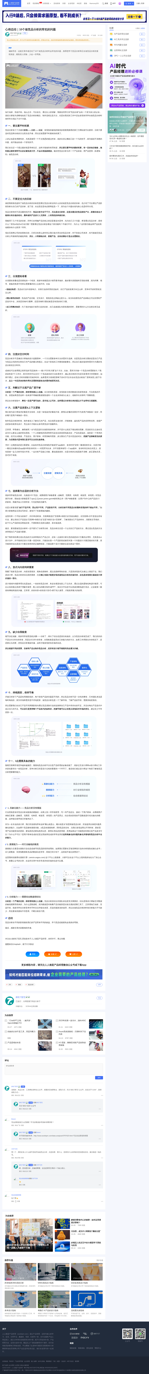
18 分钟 (100, 35)
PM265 (11, 1361)
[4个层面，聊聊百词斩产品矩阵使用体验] (96, 1046)
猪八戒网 (34, 1361)
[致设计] (75, 1338)
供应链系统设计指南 (79, 1283)
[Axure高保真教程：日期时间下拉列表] (96, 1035)
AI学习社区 (70, 1361)
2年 (10, 984)
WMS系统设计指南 (46, 1283)
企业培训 (71, 3)
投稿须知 (81, 1348)
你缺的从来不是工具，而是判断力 (22, 1032)
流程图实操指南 (77, 1310)
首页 (28, 3)
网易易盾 (49, 1361)
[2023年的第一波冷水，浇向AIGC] (96, 1024)
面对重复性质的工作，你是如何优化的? (123, 156)
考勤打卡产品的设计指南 (48, 1310)
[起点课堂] (74, 1333)
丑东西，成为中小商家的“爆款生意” (86, 1231)
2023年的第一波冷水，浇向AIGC (72, 1020)
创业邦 (63, 1361)
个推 (54, 1361)
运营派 (17, 1365)
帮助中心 (98, 1348)
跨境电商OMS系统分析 (14, 1283)
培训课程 (36, 3)
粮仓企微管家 (24, 1365)
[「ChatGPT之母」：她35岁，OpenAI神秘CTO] (45, 1024)
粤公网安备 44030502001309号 (47, 1368)
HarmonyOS (94, 3)
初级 (19, 984)
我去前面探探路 (24, 1178)
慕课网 (77, 1361)
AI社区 (79, 3)
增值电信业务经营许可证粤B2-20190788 (46, 1370)
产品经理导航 (19, 1361)
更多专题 (100, 1260)
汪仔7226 (14, 1149)
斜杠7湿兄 (13, 33)
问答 (64, 3)
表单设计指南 (10, 1310)
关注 (25, 33)
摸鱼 (85, 3)
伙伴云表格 (41, 1361)
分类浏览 (46, 3)
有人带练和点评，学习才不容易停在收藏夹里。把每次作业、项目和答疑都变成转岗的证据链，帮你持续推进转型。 (48, 40)
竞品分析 (31, 984)
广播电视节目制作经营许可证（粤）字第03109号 (17, 1370)
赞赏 (33, 954)
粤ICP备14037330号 (30, 1368)
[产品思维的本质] (45, 1046)
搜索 (106, 3)
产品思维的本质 (14, 1043)
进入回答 (141, 130)
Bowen (13, 1119)
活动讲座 (57, 3)
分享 (99, 984)
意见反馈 (89, 1348)
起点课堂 (27, 1361)
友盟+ (58, 1361)
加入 (142, 34)
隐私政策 (73, 1348)
